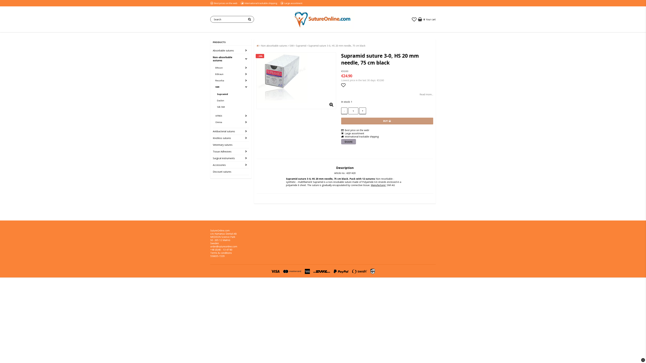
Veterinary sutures (222, 144)
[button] (414, 19)
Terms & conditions (221, 252)
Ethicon (219, 67)
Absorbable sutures (223, 50)
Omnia (218, 122)
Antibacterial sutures (224, 131)
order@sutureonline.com (223, 246)
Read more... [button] (426, 94)
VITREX (218, 115)
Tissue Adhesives (222, 151)
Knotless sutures (222, 138)
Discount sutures (222, 171)
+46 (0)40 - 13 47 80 (221, 249)
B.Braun (219, 74)
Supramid (222, 94)
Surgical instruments (224, 158)
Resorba (219, 80)
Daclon (220, 100)
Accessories (219, 165)
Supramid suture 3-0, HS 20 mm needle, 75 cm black (336, 45)
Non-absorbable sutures (222, 59)
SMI (217, 86)
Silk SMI (221, 106)
